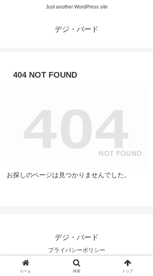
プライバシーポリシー (76, 250)
